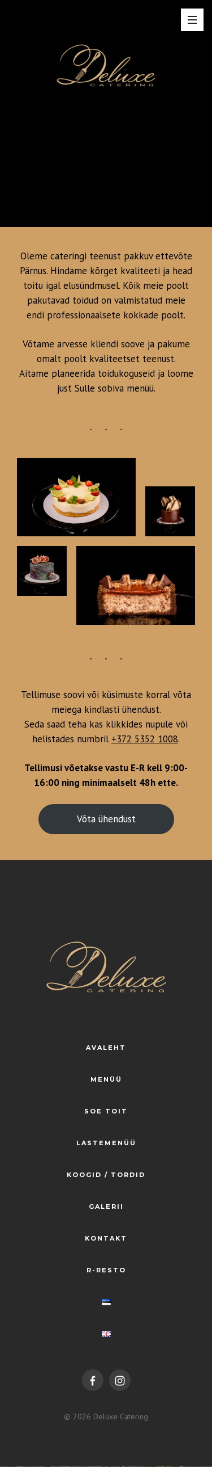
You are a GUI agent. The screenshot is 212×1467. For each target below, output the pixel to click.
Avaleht (106, 1048)
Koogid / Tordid (106, 1175)
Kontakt (106, 1238)
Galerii (106, 1206)
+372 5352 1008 (144, 739)
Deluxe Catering (120, 1416)
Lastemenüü (106, 1143)
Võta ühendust (106, 819)
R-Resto (106, 1270)
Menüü (106, 1079)
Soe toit (106, 1111)
